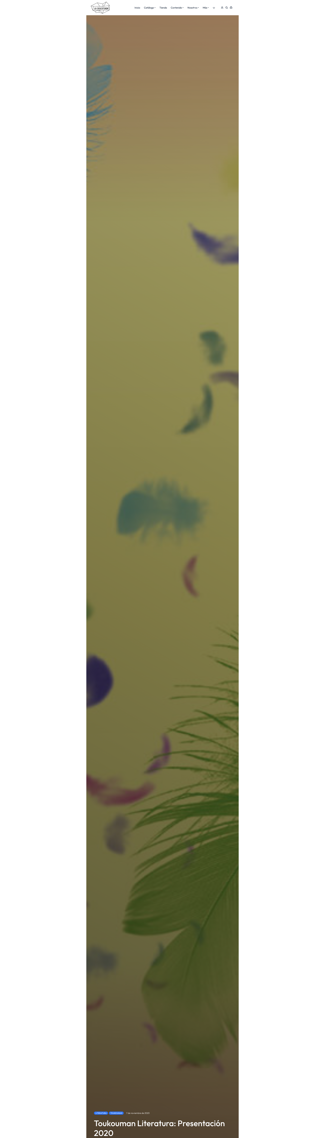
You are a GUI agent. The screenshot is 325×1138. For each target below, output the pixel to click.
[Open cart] (231, 7)
